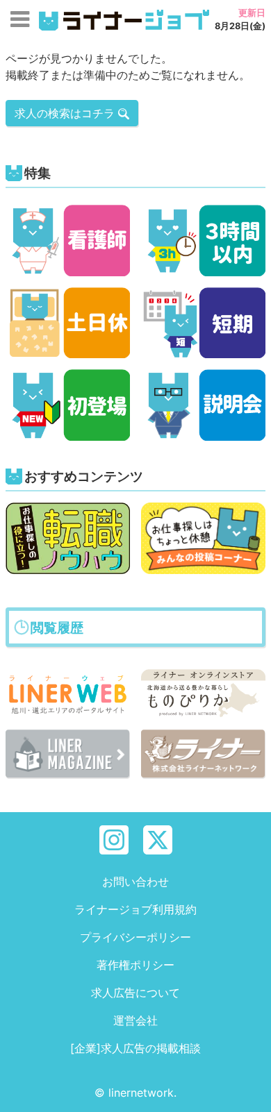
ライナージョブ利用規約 (135, 909)
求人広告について (135, 993)
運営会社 (135, 1020)
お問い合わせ (135, 881)
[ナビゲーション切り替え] (19, 19)
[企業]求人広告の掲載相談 (135, 1048)
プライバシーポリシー (135, 937)
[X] (157, 838)
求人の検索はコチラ (66, 113)
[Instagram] (114, 838)
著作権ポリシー (135, 965)
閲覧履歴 (57, 627)
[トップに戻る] (248, 1089)
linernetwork (141, 1093)
